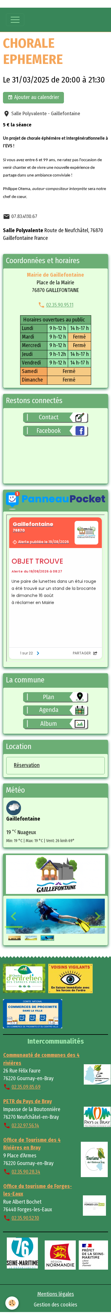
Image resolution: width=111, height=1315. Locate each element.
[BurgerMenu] (15, 20)
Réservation (27, 765)
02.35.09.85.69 (26, 1087)
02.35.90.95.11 (59, 305)
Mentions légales (55, 1294)
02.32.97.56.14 (25, 1126)
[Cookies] (12, 1303)
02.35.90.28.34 (26, 1172)
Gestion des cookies (55, 1305)
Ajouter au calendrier (36, 97)
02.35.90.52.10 (25, 1218)
